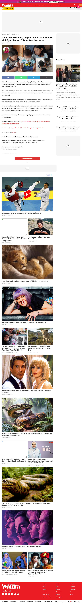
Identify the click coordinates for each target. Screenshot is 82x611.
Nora (4, 42)
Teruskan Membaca (27, 158)
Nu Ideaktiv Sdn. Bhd (66, 601)
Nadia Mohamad (60, 90)
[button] (74, 5)
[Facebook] (67, 8)
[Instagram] (69, 8)
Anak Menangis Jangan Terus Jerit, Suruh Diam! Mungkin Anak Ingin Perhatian (23, 128)
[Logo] (7, 5)
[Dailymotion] (76, 8)
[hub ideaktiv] (78, 4)
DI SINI (14, 132)
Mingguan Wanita (6, 34)
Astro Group (78, 601)
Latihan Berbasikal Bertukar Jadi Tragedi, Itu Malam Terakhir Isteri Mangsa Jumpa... (67, 86)
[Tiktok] (73, 8)
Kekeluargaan (15, 34)
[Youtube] (74, 8)
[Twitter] (71, 8)
